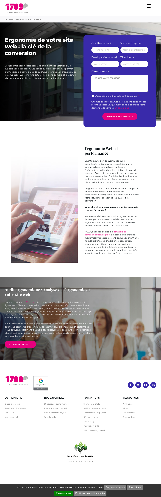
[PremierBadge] (41, 377)
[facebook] (131, 385)
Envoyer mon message (120, 116)
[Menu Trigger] (148, 6)
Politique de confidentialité (90, 493)
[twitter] (138, 385)
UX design (30, 302)
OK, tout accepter (115, 487)
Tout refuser (135, 487)
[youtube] (146, 385)
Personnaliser (64, 493)
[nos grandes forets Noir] (80, 440)
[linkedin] (153, 385)
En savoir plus (121, 108)
